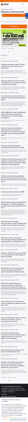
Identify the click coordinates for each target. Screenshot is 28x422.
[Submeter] (25, 58)
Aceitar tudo (14, 419)
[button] (22, 51)
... (16, 51)
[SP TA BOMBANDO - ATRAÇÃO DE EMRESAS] (14, 38)
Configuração (5, 419)
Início (2, 21)
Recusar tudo (22, 419)
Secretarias (7, 21)
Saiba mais (8, 416)
